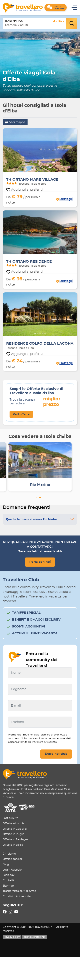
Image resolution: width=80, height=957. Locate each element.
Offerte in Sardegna (15, 839)
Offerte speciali (12, 859)
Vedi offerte (21, 414)
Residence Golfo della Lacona (39, 343)
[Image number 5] (45, 169)
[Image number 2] (37, 169)
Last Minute (10, 818)
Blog (6, 864)
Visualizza (51, 742)
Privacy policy (12, 937)
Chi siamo (9, 853)
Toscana (24, 183)
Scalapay (8, 875)
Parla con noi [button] (40, 561)
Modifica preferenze (34, 937)
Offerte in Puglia (13, 834)
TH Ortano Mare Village (32, 179)
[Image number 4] (42, 169)
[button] (55, 7)
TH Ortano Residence (29, 261)
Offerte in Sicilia (13, 844)
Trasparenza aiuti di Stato (19, 891)
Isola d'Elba (38, 183)
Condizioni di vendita (17, 896)
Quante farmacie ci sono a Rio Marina (31, 519)
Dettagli (66, 199)
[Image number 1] (35, 169)
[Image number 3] (40, 169)
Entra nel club (56, 753)
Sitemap (8, 885)
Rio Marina (40, 484)
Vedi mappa (17, 122)
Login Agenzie (12, 869)
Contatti (8, 880)
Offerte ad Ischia (13, 823)
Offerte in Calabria (15, 828)
